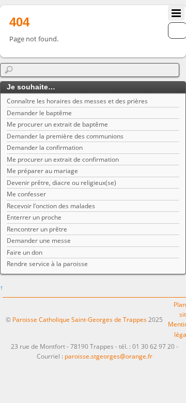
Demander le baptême (39, 113)
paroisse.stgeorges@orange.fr (108, 356)
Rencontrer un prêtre (37, 229)
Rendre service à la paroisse (47, 264)
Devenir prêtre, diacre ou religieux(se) (61, 183)
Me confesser (26, 194)
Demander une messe (39, 240)
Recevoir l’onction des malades (51, 206)
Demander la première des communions (65, 136)
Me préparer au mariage (42, 171)
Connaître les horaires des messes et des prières (77, 101)
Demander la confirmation (45, 147)
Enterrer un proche (34, 217)
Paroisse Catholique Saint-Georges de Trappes (79, 319)
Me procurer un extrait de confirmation (63, 159)
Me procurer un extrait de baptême (57, 124)
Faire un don (24, 252)
